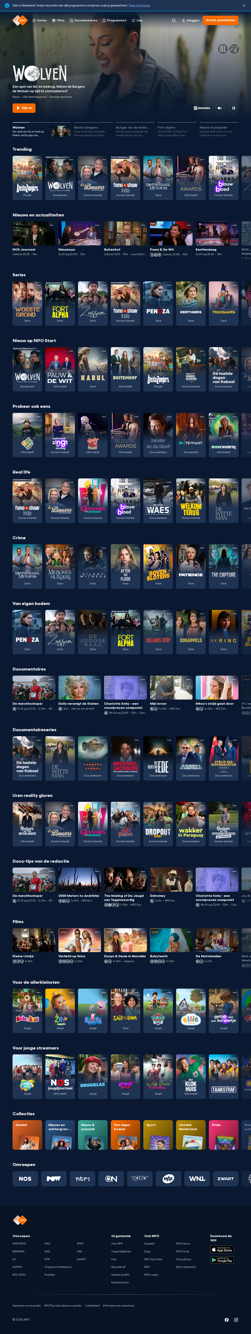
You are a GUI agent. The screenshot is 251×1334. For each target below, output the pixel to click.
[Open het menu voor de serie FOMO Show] (136, 159)
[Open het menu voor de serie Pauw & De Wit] (71, 351)
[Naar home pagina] (20, 20)
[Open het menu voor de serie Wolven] (71, 159)
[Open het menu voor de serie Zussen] (104, 285)
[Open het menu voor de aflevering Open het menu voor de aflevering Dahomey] (188, 871)
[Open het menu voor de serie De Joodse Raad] (104, 613)
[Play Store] (222, 1260)
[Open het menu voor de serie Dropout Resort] (169, 805)
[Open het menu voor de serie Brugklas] (104, 1058)
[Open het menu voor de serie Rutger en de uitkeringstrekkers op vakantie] (234, 805)
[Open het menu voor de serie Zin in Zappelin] (71, 992)
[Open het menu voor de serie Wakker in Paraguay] (202, 805)
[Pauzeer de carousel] (233, 108)
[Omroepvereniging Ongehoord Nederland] (111, 1178)
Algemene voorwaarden (27, 1305)
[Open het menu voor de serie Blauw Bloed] (234, 159)
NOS (47, 1251)
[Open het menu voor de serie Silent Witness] (104, 548)
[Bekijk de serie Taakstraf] (223, 1076)
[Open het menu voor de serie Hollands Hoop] (169, 613)
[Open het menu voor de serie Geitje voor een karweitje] (234, 992)
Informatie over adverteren (118, 1305)
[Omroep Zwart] (225, 1178)
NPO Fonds (182, 1251)
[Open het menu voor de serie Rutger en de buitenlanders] (38, 805)
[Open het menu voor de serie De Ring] (234, 613)
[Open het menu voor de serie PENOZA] (169, 285)
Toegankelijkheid (121, 1251)
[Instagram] (236, 1320)
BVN (146, 1267)
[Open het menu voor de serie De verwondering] (234, 416)
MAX (47, 1243)
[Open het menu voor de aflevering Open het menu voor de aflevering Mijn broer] (188, 679)
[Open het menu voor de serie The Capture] (234, 548)
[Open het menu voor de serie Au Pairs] (136, 805)
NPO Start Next (153, 1259)
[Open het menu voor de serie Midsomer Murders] (71, 548)
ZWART (81, 1259)
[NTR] (82, 1178)
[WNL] (197, 1178)
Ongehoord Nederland (58, 1267)
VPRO (80, 1243)
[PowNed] (54, 1178)
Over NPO (117, 1243)
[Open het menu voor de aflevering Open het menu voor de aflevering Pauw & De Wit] (188, 225)
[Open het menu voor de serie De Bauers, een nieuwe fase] (104, 159)
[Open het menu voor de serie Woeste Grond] (38, 285)
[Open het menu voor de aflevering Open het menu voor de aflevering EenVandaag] (234, 225)
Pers (113, 1259)
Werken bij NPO (120, 1275)
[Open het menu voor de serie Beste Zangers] (38, 159)
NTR (47, 1259)
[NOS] (25, 1178)
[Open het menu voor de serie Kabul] (104, 351)
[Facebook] (226, 1320)
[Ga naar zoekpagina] (174, 20)
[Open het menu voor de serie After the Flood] (136, 548)
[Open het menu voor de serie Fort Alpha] (71, 285)
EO (14, 1259)
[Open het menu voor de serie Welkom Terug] (202, 482)
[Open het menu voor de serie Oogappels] (202, 613)
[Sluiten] (244, 5)
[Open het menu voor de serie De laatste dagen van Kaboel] (234, 351)
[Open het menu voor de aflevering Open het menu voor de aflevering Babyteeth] (188, 932)
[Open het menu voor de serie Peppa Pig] (104, 992)
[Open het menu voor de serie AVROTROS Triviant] (202, 416)
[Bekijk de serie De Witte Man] (223, 500)
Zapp (147, 1251)
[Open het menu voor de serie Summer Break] (38, 1058)
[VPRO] (140, 1178)
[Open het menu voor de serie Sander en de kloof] (169, 416)
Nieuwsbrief (118, 1267)
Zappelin (149, 1243)
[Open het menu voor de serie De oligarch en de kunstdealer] (202, 740)
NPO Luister (151, 1275)
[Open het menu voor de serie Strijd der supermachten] (234, 740)
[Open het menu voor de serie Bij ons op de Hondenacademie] (202, 351)
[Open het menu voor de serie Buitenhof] (136, 351)
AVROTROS (19, 1243)
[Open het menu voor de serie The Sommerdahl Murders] (169, 159)
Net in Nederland (186, 1267)
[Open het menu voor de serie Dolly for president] (104, 416)
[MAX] (168, 1178)
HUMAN (17, 1267)
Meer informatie (139, 5)
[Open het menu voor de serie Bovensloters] (169, 548)
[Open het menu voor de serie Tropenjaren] (234, 285)
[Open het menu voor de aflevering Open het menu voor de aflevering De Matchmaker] (234, 932)
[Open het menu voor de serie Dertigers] (202, 285)
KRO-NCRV (19, 1275)
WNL (80, 1251)
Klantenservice (120, 1282)
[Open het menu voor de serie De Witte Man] (234, 482)
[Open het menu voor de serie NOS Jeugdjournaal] (71, 1058)
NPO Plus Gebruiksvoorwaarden (63, 1305)
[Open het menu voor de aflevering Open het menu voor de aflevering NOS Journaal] (51, 225)
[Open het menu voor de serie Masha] (38, 992)
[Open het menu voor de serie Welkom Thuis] (136, 1058)
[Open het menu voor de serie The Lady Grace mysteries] (169, 1058)
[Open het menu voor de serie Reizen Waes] (169, 482)
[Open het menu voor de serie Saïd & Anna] (136, 992)
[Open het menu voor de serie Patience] (202, 548)
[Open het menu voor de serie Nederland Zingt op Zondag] (71, 416)
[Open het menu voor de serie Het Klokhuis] (202, 1058)
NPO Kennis (183, 1243)
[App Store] (222, 1249)
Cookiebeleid (92, 1305)
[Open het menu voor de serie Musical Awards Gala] (202, 159)
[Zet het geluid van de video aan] (219, 108)
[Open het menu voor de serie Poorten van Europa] (104, 740)
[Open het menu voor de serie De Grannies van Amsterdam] (104, 482)
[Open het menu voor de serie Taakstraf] (234, 1058)
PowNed (50, 1275)
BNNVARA (19, 1251)
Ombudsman (183, 1259)
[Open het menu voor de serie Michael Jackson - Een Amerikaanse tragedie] (136, 740)
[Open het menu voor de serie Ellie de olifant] (202, 992)
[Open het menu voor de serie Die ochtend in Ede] (169, 740)
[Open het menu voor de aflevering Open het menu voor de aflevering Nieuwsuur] (97, 225)
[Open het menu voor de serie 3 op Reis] (38, 416)
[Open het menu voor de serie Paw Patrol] (169, 992)
